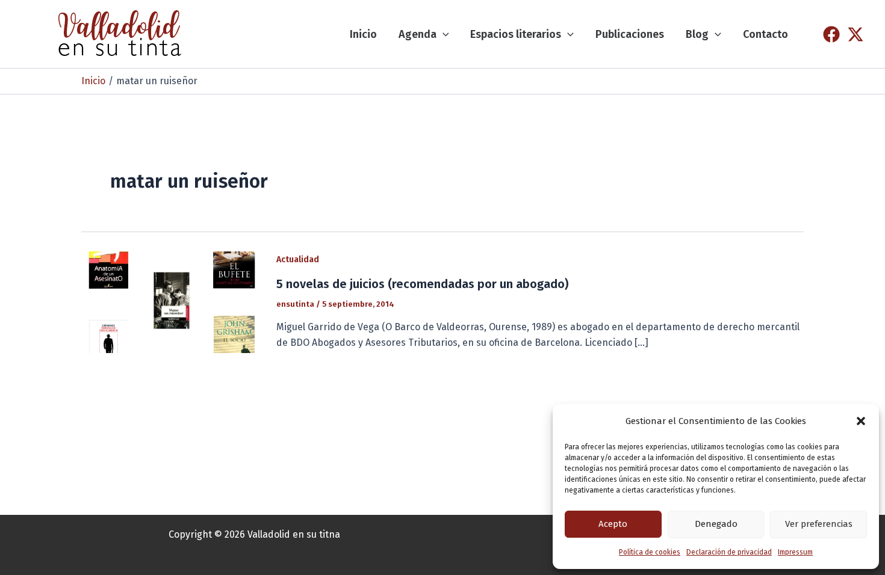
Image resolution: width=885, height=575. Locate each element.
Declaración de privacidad (729, 552)
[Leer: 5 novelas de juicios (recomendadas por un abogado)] (171, 301)
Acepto (612, 523)
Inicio (363, 34)
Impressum (795, 552)
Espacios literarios (515, 34)
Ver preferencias (818, 523)
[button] (861, 421)
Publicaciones (629, 34)
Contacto (765, 34)
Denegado (716, 523)
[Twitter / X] (855, 34)
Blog (697, 34)
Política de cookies (649, 552)
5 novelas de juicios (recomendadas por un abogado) (422, 284)
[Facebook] (831, 34)
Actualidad (297, 259)
